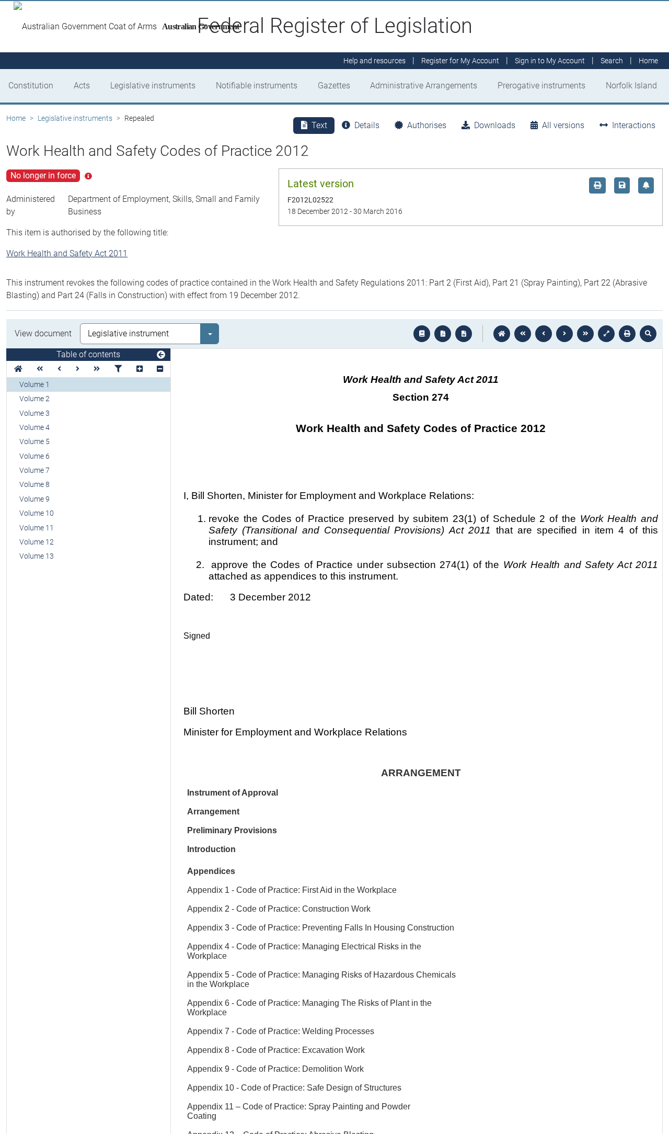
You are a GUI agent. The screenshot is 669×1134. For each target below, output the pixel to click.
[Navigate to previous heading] (59, 369)
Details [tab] (366, 125)
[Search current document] (648, 333)
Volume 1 (34, 384)
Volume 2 (34, 398)
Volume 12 (36, 542)
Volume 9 (34, 499)
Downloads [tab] (494, 125)
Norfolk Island (631, 85)
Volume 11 (36, 528)
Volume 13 (36, 556)
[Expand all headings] (139, 369)
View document (43, 333)
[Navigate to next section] (564, 333)
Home (16, 118)
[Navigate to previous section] (543, 333)
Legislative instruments (152, 85)
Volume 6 (34, 456)
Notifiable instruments (256, 85)
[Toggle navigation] (161, 355)
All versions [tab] (563, 125)
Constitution (30, 85)
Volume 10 (36, 513)
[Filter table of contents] (118, 369)
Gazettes (334, 85)
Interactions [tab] (633, 125)
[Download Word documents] (463, 333)
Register (460, 60)
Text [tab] (319, 125)
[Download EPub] (421, 333)
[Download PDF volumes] (442, 333)
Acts (82, 85)
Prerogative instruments (541, 85)
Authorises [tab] (426, 125)
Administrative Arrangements (423, 85)
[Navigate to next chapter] (585, 333)
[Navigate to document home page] (18, 369)
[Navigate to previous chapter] (522, 333)
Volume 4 (34, 427)
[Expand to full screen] (606, 333)
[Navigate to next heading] (77, 369)
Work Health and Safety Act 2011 (67, 253)
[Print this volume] (627, 333)
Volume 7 (34, 470)
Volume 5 (34, 441)
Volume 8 (34, 484)
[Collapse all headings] (160, 369)
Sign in (550, 60)
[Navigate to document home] (501, 333)
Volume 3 (34, 413)
